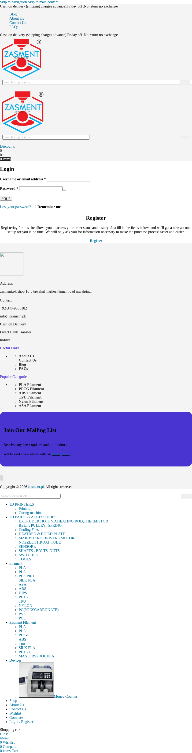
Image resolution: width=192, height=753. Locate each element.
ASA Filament (30, 406)
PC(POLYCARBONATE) (39, 610)
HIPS (23, 593)
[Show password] (64, 189)
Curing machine (30, 513)
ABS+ (23, 639)
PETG (23, 597)
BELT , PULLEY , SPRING (40, 525)
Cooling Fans (29, 530)
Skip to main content (43, 2)
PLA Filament (30, 385)
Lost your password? (15, 207)
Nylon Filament (31, 401)
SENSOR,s (27, 546)
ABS (22, 589)
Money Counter (65, 696)
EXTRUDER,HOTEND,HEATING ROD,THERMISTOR (63, 521)
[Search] (185, 82)
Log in (6, 198)
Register (96, 241)
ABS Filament (30, 393)
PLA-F (24, 635)
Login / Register (21, 722)
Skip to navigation (14, 2)
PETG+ (24, 652)
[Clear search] (175, 82)
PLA (22, 568)
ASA (22, 584)
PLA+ (23, 572)
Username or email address (23, 179)
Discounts (7, 146)
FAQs (23, 369)
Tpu (22, 643)
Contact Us (28, 360)
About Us (26, 356)
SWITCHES (28, 555)
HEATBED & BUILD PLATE (42, 534)
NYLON (25, 606)
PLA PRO (26, 576)
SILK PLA (27, 580)
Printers (24, 509)
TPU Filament (30, 397)
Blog (22, 364)
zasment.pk (36, 487)
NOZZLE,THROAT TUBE (40, 542)
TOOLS (25, 559)
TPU (22, 601)
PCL (22, 618)
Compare (16, 717)
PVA (22, 614)
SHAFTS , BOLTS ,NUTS (39, 551)
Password (9, 188)
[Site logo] (21, 78)
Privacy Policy (61, 454)
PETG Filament (31, 389)
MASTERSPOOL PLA (36, 656)
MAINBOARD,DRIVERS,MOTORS (48, 538)
